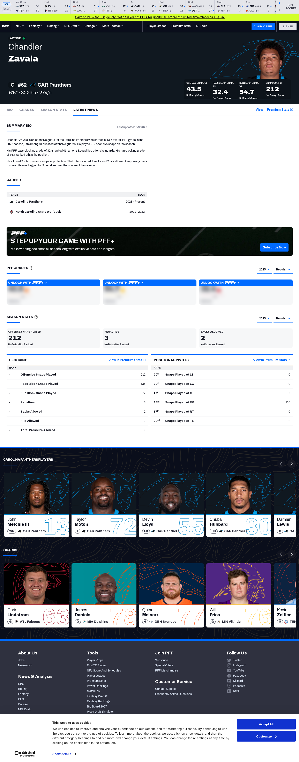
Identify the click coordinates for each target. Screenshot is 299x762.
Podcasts (239, 686)
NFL (7, 4)
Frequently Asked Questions (173, 694)
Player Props (95, 660)
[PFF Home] (5, 26)
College (23, 704)
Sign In (287, 26)
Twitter (237, 660)
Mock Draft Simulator (100, 711)
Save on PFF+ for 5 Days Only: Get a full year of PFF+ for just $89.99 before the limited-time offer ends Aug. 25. (150, 17)
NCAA (6, 9)
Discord (238, 680)
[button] (274, 247)
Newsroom (25, 665)
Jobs (21, 660)
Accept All (266, 724)
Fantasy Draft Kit (97, 696)
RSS (236, 691)
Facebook (239, 675)
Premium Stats (96, 680)
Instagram (239, 665)
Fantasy (23, 694)
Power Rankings (97, 686)
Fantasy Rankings (98, 701)
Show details (61, 754)
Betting (22, 688)
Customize (264, 736)
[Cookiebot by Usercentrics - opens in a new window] (25, 754)
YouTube (238, 670)
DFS (21, 699)
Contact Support (165, 688)
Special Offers (164, 665)
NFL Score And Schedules (104, 670)
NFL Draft (24, 709)
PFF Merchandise (166, 670)
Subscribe (161, 660)
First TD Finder (96, 665)
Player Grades (96, 675)
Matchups (93, 691)
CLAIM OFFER (263, 26)
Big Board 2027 (97, 706)
